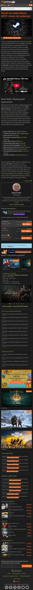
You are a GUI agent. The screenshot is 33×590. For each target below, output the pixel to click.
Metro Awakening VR (23, 133)
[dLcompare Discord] (27, 587)
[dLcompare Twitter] (6, 587)
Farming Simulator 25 (21, 155)
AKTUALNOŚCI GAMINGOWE (11, 38)
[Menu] (31, 2)
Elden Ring (15, 135)
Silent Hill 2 (22, 143)
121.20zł (26, 231)
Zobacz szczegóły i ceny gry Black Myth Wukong (15, 306)
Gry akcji (10, 275)
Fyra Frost (23, 38)
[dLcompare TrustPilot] (18, 587)
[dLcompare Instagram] (14, 587)
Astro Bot (28, 41)
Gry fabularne (24, 275)
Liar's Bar (23, 145)
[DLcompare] (17, 571)
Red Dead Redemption (20, 149)
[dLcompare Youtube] (23, 587)
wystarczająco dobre (7, 116)
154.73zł (26, 238)
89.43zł (27, 224)
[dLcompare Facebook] (10, 587)
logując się (10, 246)
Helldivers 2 (19, 141)
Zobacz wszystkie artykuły (16, 204)
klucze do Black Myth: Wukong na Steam (18, 175)
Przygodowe (17, 275)
